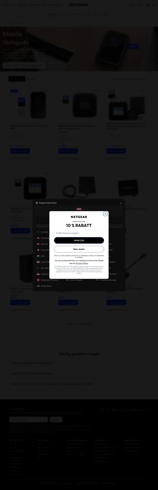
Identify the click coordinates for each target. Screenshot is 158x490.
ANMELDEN (79, 240)
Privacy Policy (82, 263)
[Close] (105, 214)
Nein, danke (79, 249)
